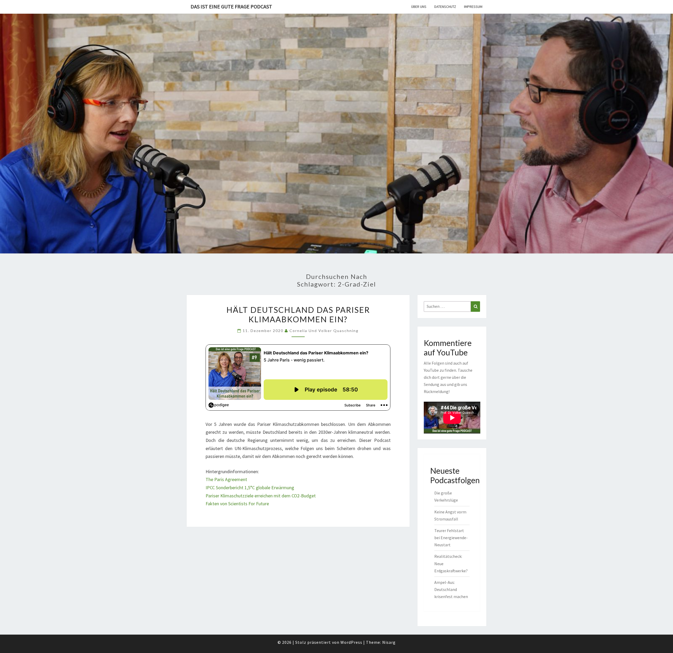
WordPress (351, 642)
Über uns (418, 6)
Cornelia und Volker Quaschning (324, 330)
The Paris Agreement (226, 479)
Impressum (473, 6)
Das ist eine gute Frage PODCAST (231, 6)
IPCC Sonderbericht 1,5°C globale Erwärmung (250, 487)
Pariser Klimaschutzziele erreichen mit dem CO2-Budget (261, 496)
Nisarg (389, 642)
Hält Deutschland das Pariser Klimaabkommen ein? (298, 314)
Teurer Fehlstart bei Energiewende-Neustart (451, 537)
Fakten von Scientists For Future (237, 504)
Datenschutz (445, 6)
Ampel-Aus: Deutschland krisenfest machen (451, 589)
